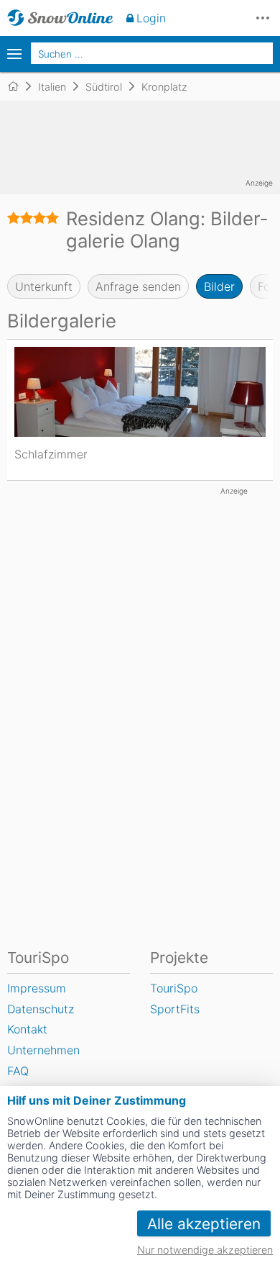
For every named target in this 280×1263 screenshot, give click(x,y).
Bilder (219, 286)
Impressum (36, 988)
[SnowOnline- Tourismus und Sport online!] (19, 86)
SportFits (175, 1009)
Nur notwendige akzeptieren (205, 1250)
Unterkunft (44, 286)
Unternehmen (43, 1050)
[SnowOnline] (60, 18)
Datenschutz (40, 1009)
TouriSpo (173, 988)
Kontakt (27, 1029)
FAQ (18, 1071)
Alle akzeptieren (204, 1224)
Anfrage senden (138, 286)
